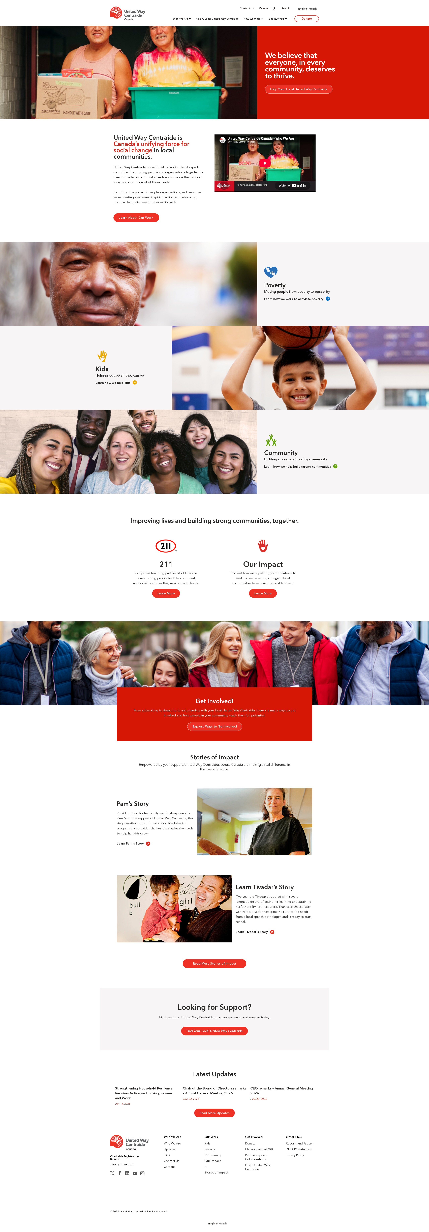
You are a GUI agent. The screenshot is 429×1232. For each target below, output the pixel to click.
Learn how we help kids (113, 383)
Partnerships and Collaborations (256, 1157)
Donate (306, 18)
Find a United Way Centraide (257, 1167)
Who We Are (172, 1143)
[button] (182, 18)
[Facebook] (120, 1174)
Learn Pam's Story (130, 843)
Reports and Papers (299, 1143)
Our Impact (213, 1161)
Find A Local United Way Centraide (217, 18)
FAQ (167, 1155)
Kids (207, 1143)
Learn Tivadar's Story (252, 932)
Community (213, 1155)
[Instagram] (142, 1174)
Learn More (166, 593)
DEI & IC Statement (299, 1149)
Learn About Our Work (136, 217)
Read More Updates (214, 1113)
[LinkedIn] (127, 1174)
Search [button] (285, 8)
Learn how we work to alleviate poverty (293, 299)
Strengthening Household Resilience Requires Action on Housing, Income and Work (143, 1093)
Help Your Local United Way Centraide (298, 89)
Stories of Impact (216, 1172)
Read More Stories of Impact (214, 963)
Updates (170, 1149)
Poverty (210, 1149)
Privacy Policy (295, 1155)
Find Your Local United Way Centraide (214, 1031)
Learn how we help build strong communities (297, 466)
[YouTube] (135, 1174)
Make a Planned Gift (259, 1149)
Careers (169, 1166)
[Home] (127, 13)
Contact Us (247, 8)
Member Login (267, 8)
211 (207, 1166)
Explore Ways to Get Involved (214, 726)
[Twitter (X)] (112, 1174)
